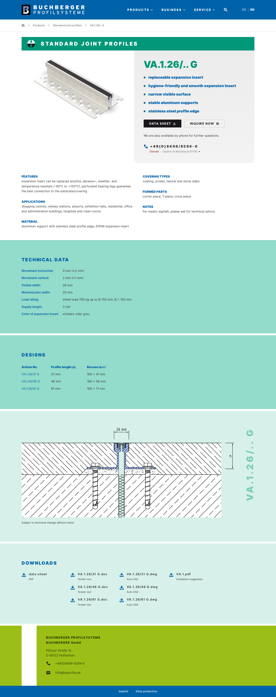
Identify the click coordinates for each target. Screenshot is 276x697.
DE (244, 9)
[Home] (71, 10)
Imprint (123, 691)
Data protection (146, 691)
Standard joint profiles (67, 25)
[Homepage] (23, 25)
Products (39, 25)
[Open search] (226, 10)
